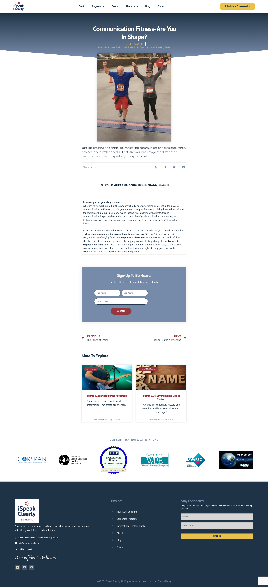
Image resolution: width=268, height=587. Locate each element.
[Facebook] (31, 567)
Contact (161, 6)
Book (81, 6)
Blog (147, 6)
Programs (96, 6)
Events (115, 6)
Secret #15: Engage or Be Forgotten (107, 396)
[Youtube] (24, 567)
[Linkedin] (17, 567)
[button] (156, 167)
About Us (130, 6)
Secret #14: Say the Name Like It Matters (161, 397)
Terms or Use (149, 581)
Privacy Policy (164, 581)
